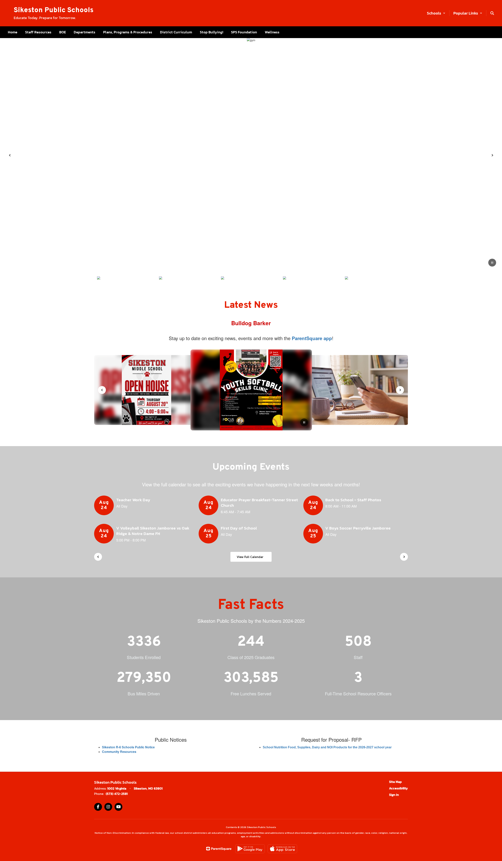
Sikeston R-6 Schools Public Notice (128, 747)
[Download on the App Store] (282, 848)
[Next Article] (400, 390)
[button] (436, 13)
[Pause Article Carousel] (304, 422)
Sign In (394, 794)
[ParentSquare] (218, 849)
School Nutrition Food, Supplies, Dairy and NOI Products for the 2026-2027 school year (327, 747)
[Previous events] (98, 557)
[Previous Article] (102, 390)
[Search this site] (492, 13)
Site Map (395, 781)
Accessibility (398, 788)
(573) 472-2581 (117, 793)
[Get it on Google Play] (250, 848)
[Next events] (404, 557)
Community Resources (119, 751)
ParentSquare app (312, 338)
